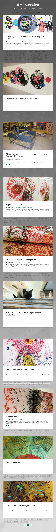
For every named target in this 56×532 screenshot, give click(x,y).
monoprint (10, 57)
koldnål (31, 55)
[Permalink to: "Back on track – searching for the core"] (28, 491)
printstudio (22, 334)
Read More (8, 46)
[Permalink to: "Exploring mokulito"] (28, 189)
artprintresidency (15, 51)
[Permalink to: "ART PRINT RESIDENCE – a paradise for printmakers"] (28, 295)
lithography (10, 220)
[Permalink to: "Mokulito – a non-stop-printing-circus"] (28, 241)
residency (20, 59)
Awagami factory (30, 51)
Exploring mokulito (14, 204)
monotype (15, 57)
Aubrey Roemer (27, 328)
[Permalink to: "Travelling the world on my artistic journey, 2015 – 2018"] (28, 24)
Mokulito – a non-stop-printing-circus (21, 259)
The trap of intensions (14, 463)
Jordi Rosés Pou (33, 330)
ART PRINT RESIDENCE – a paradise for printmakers (23, 313)
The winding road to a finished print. (20, 369)
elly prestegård (33, 53)
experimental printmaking (8, 55)
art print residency (7, 51)
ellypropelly (40, 53)
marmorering (6, 384)
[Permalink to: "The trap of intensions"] (28, 447)
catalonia (5, 53)
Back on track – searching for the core (21, 505)
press (34, 57)
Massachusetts (47, 55)
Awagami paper (37, 51)
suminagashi (40, 384)
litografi (15, 220)
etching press (27, 114)
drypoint (24, 53)
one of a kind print (16, 521)
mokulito (5, 57)
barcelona (43, 51)
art (11, 328)
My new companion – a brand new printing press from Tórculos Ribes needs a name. (28, 155)
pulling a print (45, 432)
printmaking (6, 59)
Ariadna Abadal (6, 328)
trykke (28, 59)
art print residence (17, 328)
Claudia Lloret (6, 330)
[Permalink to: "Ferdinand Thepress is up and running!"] (28, 79)
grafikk (15, 55)
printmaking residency (13, 59)
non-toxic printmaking (22, 57)
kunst (43, 55)
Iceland (19, 55)
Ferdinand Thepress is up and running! (21, 99)
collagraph (46, 112)
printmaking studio (16, 334)
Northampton (30, 57)
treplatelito (20, 222)
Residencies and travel (18, 41)
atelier (21, 51)
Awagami (25, 51)
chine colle (11, 53)
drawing (20, 53)
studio (25, 59)
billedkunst (49, 51)
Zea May (32, 59)
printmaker (46, 57)
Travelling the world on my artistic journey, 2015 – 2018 (26, 37)
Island (24, 55)
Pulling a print (11, 416)
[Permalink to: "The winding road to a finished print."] (28, 352)
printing (41, 57)
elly (28, 53)
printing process (33, 432)
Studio (24, 41)
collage (15, 53)
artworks (16, 207)
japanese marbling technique (32, 382)
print (38, 57)
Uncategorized (28, 41)
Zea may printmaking (38, 59)
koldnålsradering (37, 55)
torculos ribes (15, 118)
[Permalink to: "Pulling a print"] (28, 400)
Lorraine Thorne (6, 332)
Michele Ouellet (13, 332)
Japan (27, 55)
